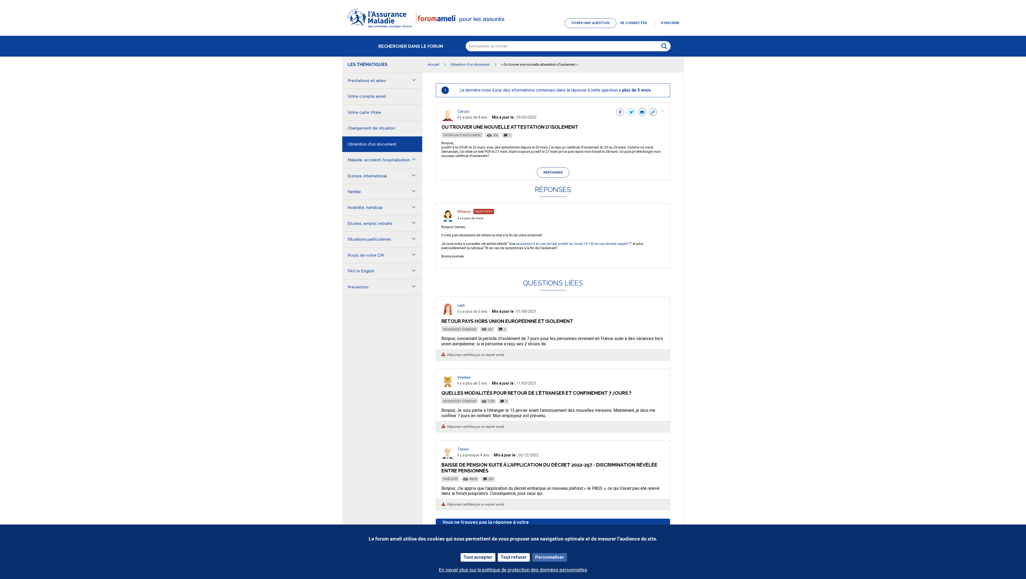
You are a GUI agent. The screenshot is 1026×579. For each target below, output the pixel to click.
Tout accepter (478, 557)
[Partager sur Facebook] (620, 112)
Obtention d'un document (462, 135)
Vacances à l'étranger (459, 329)
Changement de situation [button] (371, 128)
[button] (513, 28)
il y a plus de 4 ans (470, 218)
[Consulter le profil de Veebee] (447, 385)
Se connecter (633, 23)
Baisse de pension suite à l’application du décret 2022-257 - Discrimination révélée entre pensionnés (549, 468)
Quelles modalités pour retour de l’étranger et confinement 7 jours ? (536, 393)
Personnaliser (549, 557)
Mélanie (464, 211)
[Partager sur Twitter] (631, 112)
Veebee (464, 377)
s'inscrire (670, 23)
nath (461, 305)
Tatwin (463, 449)
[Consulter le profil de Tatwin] (447, 457)
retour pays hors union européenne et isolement (507, 321)
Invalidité (450, 479)
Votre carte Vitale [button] (364, 112)
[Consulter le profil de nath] (447, 313)
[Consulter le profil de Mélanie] (447, 220)
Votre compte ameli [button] (367, 96)
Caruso (463, 111)
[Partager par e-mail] (642, 112)
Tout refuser (514, 557)
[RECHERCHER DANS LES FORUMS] (664, 46)
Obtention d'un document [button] (372, 144)
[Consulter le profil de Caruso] (447, 119)
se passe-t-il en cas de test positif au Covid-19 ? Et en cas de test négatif (572, 244)
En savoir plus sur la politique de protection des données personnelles (513, 570)
